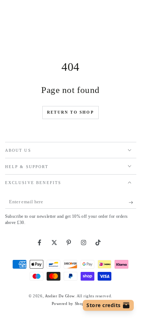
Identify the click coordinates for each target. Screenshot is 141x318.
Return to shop (70, 112)
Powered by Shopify (71, 303)
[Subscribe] (132, 202)
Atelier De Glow (59, 296)
